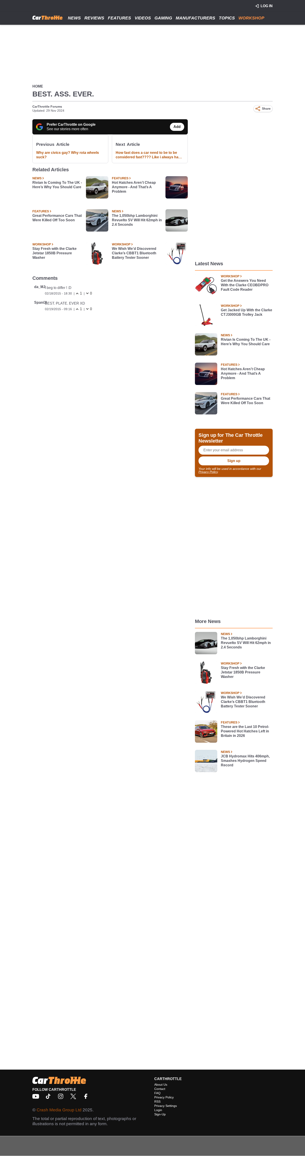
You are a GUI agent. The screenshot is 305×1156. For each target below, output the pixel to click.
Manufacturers (195, 18)
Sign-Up (160, 1114)
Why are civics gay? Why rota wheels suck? (67, 155)
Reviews (94, 18)
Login (158, 1110)
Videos (143, 18)
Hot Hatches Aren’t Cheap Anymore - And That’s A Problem (134, 187)
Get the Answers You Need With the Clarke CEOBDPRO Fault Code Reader (244, 285)
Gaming (163, 18)
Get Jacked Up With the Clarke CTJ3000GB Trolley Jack (246, 312)
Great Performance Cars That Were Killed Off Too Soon (57, 218)
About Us (160, 1084)
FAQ (157, 1093)
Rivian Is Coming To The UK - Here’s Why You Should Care (57, 185)
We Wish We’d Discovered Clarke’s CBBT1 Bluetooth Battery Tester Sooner (134, 253)
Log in (267, 6)
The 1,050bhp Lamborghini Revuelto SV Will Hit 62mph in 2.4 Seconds (137, 220)
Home (37, 86)
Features (119, 18)
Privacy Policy (208, 472)
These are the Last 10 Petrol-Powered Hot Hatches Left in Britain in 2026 (245, 731)
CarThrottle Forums (47, 106)
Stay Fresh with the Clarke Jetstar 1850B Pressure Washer (54, 253)
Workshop (251, 18)
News (74, 18)
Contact (159, 1088)
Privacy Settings (165, 1105)
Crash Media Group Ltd (59, 1110)
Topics (227, 18)
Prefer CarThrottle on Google (71, 124)
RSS (157, 1101)
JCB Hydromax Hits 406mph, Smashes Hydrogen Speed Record (245, 760)
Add (177, 127)
